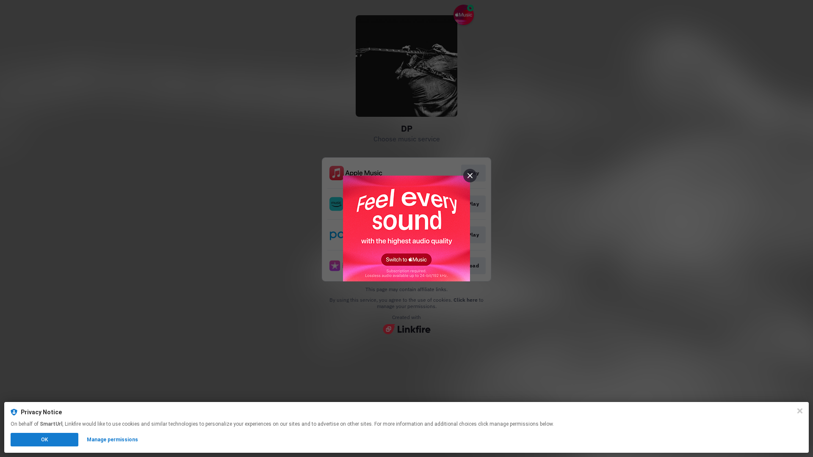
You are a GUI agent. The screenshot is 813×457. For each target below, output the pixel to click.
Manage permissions (112, 440)
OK (44, 440)
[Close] (800, 411)
